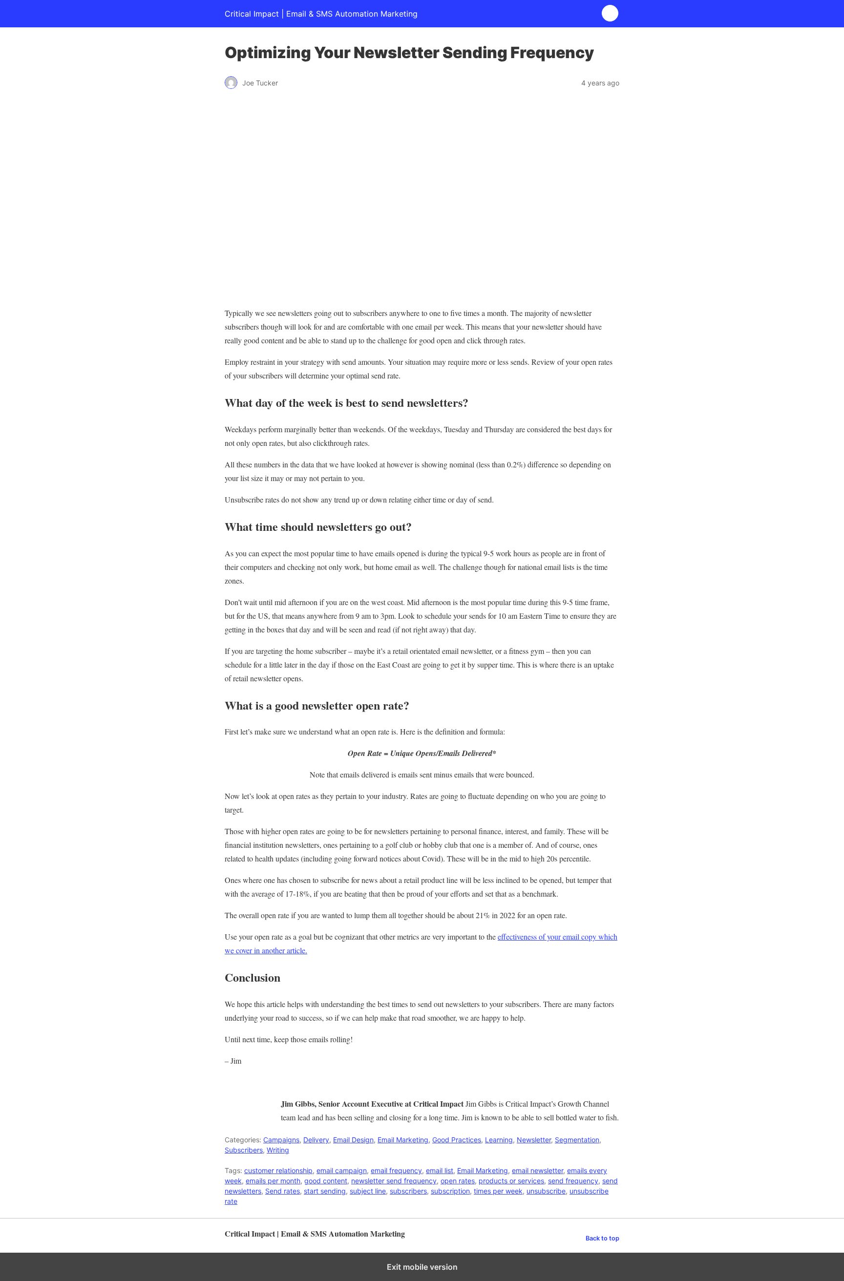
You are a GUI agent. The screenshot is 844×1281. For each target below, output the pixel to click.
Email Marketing (403, 1139)
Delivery (316, 1139)
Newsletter (534, 1139)
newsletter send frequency (394, 1180)
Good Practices (456, 1139)
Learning (499, 1139)
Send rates (282, 1191)
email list (439, 1170)
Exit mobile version (422, 1267)
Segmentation (577, 1139)
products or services (511, 1180)
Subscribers (244, 1150)
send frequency (573, 1180)
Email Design (353, 1139)
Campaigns (281, 1139)
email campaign (341, 1170)
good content (325, 1180)
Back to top (602, 1238)
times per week (498, 1191)
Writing (278, 1150)
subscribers (408, 1191)
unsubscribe (546, 1191)
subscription (450, 1191)
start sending (325, 1191)
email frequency (396, 1170)
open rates (458, 1180)
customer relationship (278, 1170)
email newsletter (537, 1170)
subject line (368, 1191)
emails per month (273, 1180)
